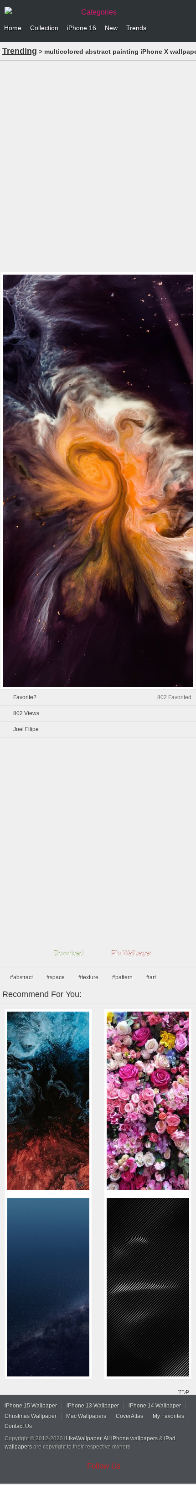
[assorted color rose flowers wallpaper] (148, 1101)
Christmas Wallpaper (31, 1416)
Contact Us (18, 1426)
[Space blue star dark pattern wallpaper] (48, 1287)
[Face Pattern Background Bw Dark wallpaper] (148, 1287)
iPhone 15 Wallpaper (31, 1405)
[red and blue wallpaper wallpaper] (48, 1101)
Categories (99, 12)
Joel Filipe (26, 729)
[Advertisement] (98, 166)
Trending (19, 51)
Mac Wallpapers (86, 1416)
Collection (44, 27)
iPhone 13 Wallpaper (93, 1405)
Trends (136, 27)
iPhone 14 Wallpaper (155, 1405)
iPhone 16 (81, 27)
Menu (186, 28)
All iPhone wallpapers (130, 1438)
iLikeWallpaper (82, 1438)
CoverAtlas (129, 1416)
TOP (183, 1392)
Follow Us (104, 1466)
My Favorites (168, 1416)
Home (12, 27)
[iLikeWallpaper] (39, 11)
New (111, 27)
